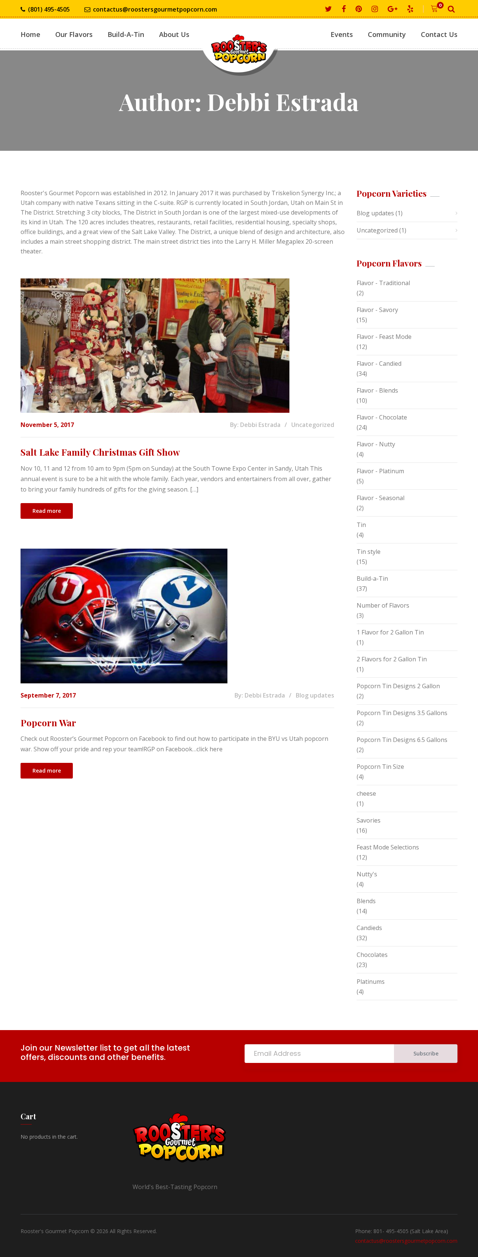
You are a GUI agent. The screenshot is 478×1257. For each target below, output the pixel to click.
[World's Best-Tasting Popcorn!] (239, 42)
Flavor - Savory (377, 310)
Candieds (369, 928)
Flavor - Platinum (380, 471)
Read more (46, 510)
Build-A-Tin (126, 34)
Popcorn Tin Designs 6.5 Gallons (402, 740)
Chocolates (372, 955)
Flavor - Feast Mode (384, 337)
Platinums (371, 981)
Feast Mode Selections (388, 847)
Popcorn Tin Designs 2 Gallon (398, 686)
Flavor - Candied (379, 363)
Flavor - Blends (377, 390)
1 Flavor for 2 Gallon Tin (390, 632)
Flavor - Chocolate (382, 417)
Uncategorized (312, 425)
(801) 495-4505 (49, 9)
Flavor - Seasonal (380, 498)
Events (341, 34)
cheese (366, 793)
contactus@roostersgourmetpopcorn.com (155, 9)
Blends (366, 901)
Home (30, 34)
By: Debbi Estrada (255, 425)
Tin (361, 525)
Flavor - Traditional (383, 283)
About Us (174, 34)
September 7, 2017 (48, 695)
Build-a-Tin (372, 578)
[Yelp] (411, 9)
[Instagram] (376, 9)
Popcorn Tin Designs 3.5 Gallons (402, 713)
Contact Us (439, 34)
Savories (369, 820)
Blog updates (315, 695)
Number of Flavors (383, 605)
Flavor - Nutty (376, 444)
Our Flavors (74, 34)
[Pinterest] (360, 9)
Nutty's (367, 874)
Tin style (369, 552)
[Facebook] (345, 9)
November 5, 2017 (47, 425)
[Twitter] (330, 9)
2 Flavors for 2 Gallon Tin (392, 659)
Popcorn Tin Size (380, 766)
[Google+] (394, 9)
